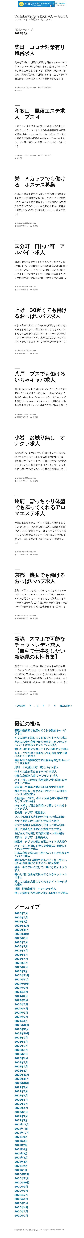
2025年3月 (21, 962)
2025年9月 (21, 938)
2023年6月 (21, 1050)
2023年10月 (22, 1033)
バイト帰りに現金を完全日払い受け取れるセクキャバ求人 (41, 781)
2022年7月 (21, 1095)
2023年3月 (21, 1062)
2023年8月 (21, 1041)
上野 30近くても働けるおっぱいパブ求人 (41, 313)
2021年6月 (21, 1149)
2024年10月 (22, 983)
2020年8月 (21, 1190)
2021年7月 (21, 1145)
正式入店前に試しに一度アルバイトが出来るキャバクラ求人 (42, 854)
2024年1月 (21, 1021)
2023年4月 (21, 1058)
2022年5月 (21, 1103)
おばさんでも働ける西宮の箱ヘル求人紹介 (39, 833)
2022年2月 (21, 1116)
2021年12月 (22, 1124)
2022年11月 (22, 1078)
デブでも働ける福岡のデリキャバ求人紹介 (39, 824)
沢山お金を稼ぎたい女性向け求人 (34, 16)
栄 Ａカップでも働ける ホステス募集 (40, 181)
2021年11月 (21, 1128)
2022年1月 (21, 1120)
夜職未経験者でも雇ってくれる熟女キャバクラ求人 (41, 732)
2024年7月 (21, 996)
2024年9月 (21, 987)
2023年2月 (21, 1066)
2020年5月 (21, 1203)
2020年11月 (22, 1178)
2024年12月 (22, 975)
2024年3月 (21, 1012)
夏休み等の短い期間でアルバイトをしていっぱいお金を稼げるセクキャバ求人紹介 (41, 862)
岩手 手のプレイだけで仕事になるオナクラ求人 (41, 869)
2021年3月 (21, 1161)
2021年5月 (21, 1153)
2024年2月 (21, 1016)
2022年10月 (22, 1083)
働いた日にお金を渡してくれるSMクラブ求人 (42, 748)
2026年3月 (21, 913)
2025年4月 (21, 958)
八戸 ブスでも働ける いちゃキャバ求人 (42, 377)
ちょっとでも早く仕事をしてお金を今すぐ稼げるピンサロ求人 (41, 754)
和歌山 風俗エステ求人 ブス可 (40, 114)
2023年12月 (22, 1025)
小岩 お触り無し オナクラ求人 (40, 440)
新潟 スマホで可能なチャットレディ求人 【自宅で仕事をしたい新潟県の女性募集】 (40, 648)
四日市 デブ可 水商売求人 (31, 837)
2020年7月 (21, 1194)
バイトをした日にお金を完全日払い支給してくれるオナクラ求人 (41, 847)
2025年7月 (21, 946)
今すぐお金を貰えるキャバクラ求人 (36, 771)
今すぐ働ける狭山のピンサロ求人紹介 (37, 820)
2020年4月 (21, 1207)
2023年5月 (21, 1054)
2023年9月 (21, 1037)
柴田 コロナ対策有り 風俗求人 (42, 50)
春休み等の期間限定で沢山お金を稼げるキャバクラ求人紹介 (42, 762)
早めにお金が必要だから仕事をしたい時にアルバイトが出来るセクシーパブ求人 (41, 743)
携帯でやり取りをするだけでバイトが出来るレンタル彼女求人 (41, 793)
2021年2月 (21, 1165)
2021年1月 (21, 1170)
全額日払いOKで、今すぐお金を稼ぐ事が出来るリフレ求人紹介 (41, 800)
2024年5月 (21, 1004)
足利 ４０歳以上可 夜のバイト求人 (36, 767)
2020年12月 (22, 1174)
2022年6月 (21, 1099)
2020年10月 (22, 1182)
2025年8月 (21, 942)
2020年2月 (21, 1215)
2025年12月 (22, 925)
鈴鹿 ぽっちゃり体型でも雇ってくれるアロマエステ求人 (40, 507)
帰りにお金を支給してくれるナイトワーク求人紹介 (41, 883)
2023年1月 (21, 1070)
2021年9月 (21, 1136)
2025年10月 (22, 933)
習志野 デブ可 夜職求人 (30, 812)
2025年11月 (22, 929)
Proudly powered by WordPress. (52, 1230)
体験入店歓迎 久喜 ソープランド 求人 (36, 775)
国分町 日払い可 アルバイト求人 (40, 249)
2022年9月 (21, 1087)
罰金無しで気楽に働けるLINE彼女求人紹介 (39, 786)
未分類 (19, 90)
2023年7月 (21, 1045)
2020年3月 (21, 1211)
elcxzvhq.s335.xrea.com (26, 87)
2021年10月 (22, 1132)
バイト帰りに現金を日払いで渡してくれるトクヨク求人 (41, 807)
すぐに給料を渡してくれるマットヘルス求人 (41, 737)
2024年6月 (21, 1000)
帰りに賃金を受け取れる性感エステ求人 (38, 829)
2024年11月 (22, 979)
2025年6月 (21, 950)
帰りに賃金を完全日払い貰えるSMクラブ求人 (41, 892)
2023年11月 (22, 1029)
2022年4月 (21, 1107)
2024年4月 (21, 1008)
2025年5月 (21, 954)
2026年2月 (21, 917)
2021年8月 (21, 1141)
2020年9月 (21, 1186)
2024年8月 (21, 991)
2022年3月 (21, 1112)
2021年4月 (21, 1157)
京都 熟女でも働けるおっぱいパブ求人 (40, 578)
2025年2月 (21, 967)
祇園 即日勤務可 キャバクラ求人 (35, 888)
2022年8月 (21, 1091)
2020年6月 (21, 1199)
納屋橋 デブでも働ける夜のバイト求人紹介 (41, 841)
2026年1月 (21, 921)
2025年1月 (21, 971)
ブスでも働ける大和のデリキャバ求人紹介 (39, 816)
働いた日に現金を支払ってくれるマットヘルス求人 (41, 876)
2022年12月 (22, 1074)
